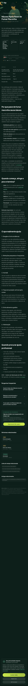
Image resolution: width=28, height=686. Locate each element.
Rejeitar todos (14, 678)
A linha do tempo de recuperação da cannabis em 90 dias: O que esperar (14, 480)
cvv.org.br (22, 377)
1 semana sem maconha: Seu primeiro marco (10, 471)
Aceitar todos (14, 675)
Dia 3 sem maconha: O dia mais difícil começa (11, 468)
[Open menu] (25, 2)
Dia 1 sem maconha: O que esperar (9, 466)
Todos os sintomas (7, 13)
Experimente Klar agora (14, 424)
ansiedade (19, 165)
